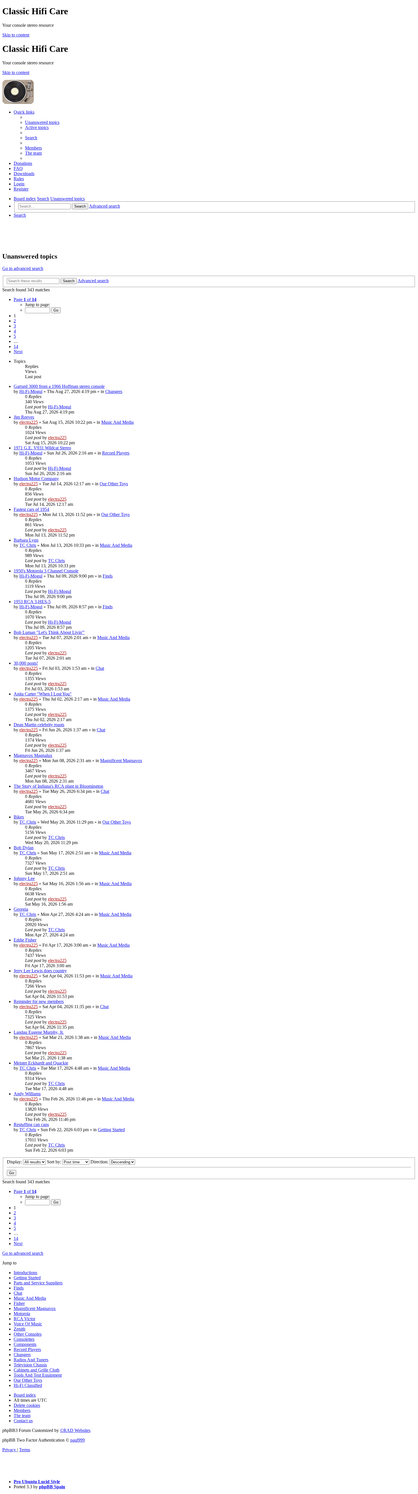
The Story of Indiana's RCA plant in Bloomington (58, 786)
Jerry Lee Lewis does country (40, 970)
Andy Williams (27, 1093)
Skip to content (15, 34)
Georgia (21, 909)
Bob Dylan (24, 847)
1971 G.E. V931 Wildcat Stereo (42, 447)
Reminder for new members (39, 1001)
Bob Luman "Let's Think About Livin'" (49, 632)
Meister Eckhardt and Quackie (41, 1063)
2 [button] (15, 320)
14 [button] (16, 346)
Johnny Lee (24, 878)
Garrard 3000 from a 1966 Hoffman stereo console (59, 386)
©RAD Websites (75, 1430)
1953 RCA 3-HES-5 (32, 601)
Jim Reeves (24, 417)
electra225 (28, 422)
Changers (113, 391)
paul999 (77, 1440)
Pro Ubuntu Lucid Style (37, 1481)
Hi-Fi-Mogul (30, 391)
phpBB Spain (52, 1486)
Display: (15, 1161)
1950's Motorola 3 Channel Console (46, 570)
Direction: (99, 1161)
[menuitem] (42, 122)
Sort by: (54, 1161)
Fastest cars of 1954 (31, 509)
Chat (100, 668)
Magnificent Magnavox (121, 760)
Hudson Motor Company (36, 478)
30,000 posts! (26, 663)
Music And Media (117, 422)
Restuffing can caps (31, 1124)
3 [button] (15, 326)
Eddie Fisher (25, 940)
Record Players (115, 453)
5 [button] (15, 336)
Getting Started (111, 1129)
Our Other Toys (114, 483)
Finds (108, 576)
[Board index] (77, 102)
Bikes (19, 816)
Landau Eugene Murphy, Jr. (39, 1032)
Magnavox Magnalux (33, 755)
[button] (25, 299)
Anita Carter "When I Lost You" (43, 693)
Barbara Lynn (26, 540)
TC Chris (27, 545)
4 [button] (15, 331)
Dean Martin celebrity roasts (39, 724)
